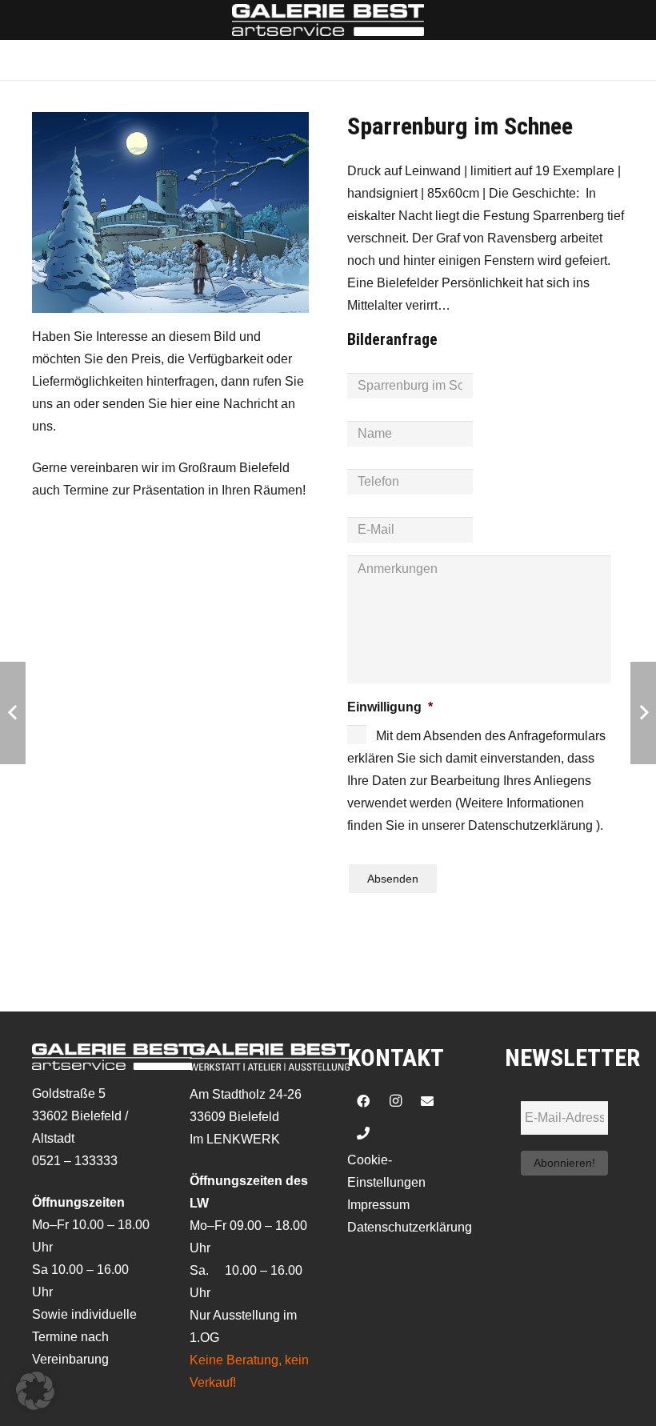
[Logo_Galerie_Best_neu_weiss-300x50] (328, 20)
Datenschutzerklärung (409, 1227)
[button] (35, 1391)
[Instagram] (395, 1101)
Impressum (378, 1205)
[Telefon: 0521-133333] (363, 1133)
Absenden (392, 878)
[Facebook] (363, 1101)
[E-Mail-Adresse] (427, 1101)
